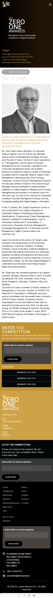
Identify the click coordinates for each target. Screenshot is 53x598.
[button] (49, 4)
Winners (6, 499)
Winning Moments (11, 503)
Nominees (7, 495)
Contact (25, 503)
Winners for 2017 (26, 378)
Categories (8, 491)
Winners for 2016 (26, 384)
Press (23, 491)
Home (5, 487)
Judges (24, 495)
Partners (25, 499)
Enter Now (7, 507)
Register (6, 521)
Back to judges (18, 72)
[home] (6, 4)
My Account (8, 517)
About (24, 487)
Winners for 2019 (26, 372)
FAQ (5, 511)
